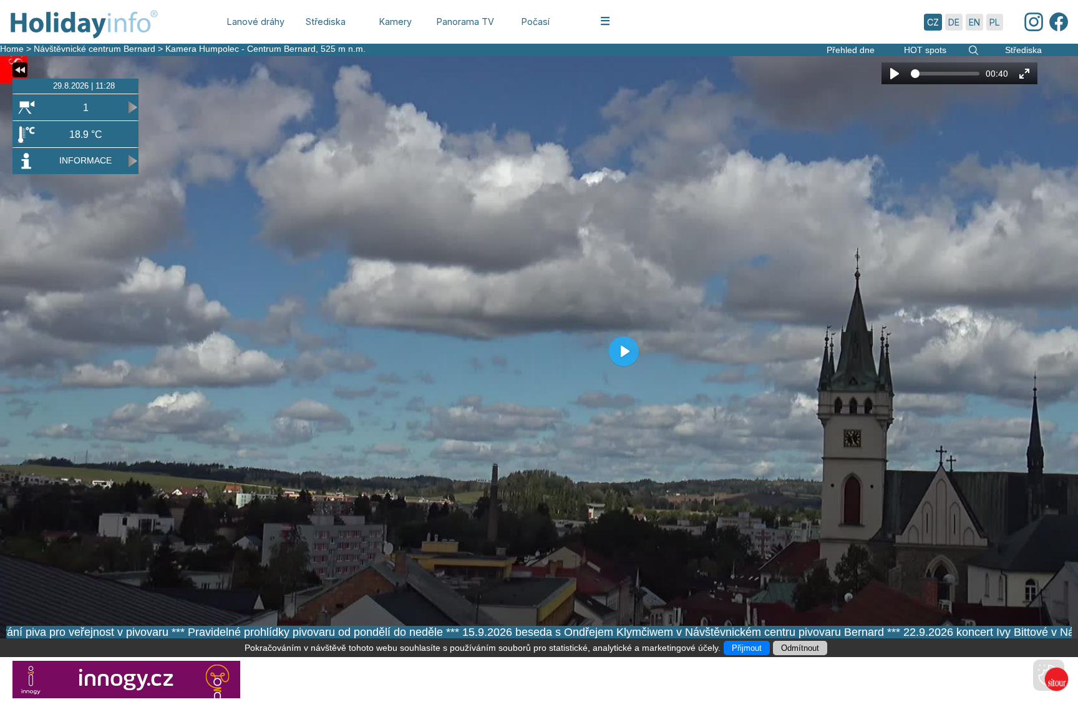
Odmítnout (800, 648)
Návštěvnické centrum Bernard (94, 49)
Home (12, 49)
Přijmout (747, 648)
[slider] (945, 73)
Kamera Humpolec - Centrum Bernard (240, 49)
